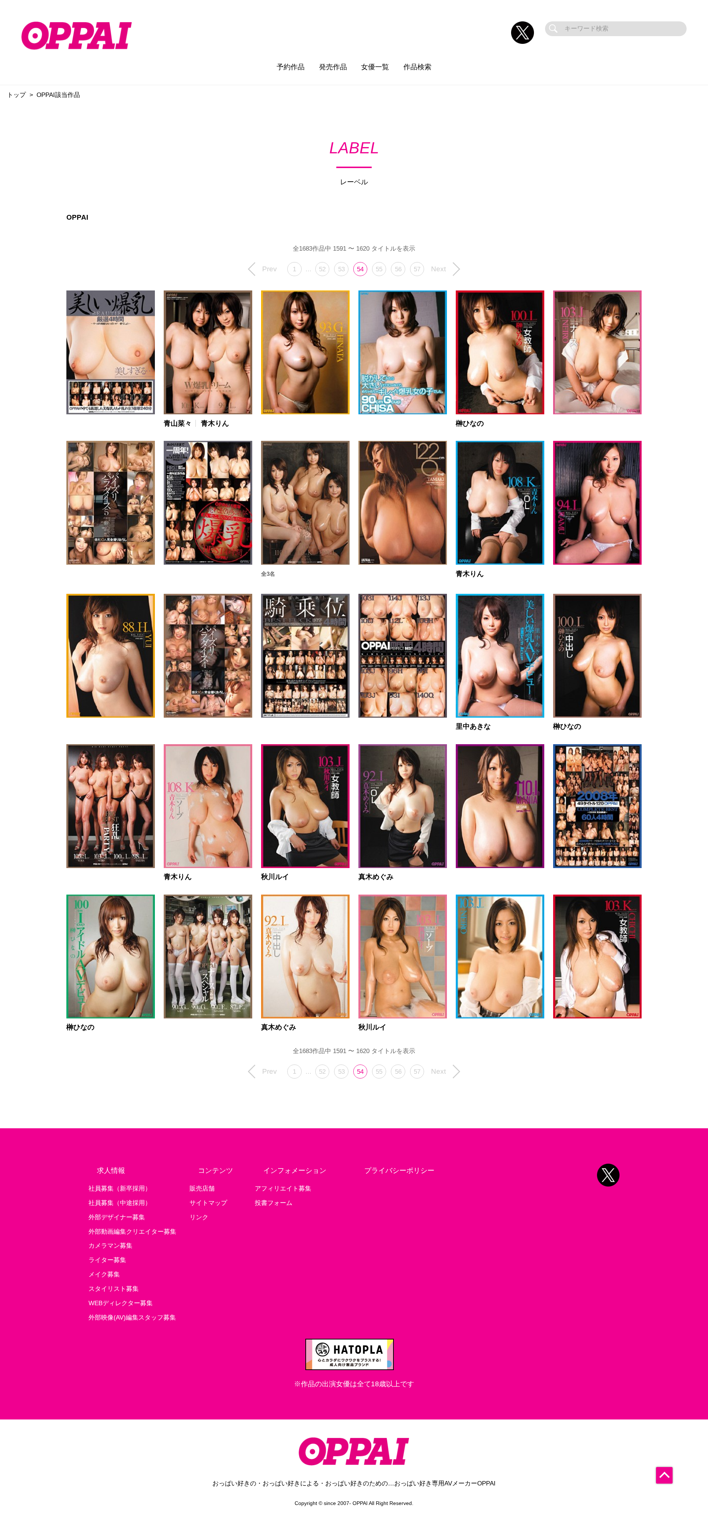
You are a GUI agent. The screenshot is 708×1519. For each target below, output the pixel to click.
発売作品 (333, 67)
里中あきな (473, 726)
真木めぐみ (375, 876)
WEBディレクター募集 (120, 1303)
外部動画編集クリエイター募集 (132, 1231)
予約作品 (291, 67)
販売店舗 (202, 1188)
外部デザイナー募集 (116, 1217)
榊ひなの (470, 423)
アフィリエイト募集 (283, 1188)
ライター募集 (107, 1260)
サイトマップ (208, 1202)
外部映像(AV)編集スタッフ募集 (132, 1317)
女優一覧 (375, 67)
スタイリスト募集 (113, 1288)
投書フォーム (273, 1202)
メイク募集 (104, 1274)
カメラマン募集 (110, 1245)
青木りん (215, 423)
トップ (16, 94)
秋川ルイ (275, 876)
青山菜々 (178, 423)
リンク (199, 1217)
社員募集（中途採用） (119, 1202)
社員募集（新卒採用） (119, 1188)
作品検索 (417, 67)
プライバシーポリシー (399, 1170)
